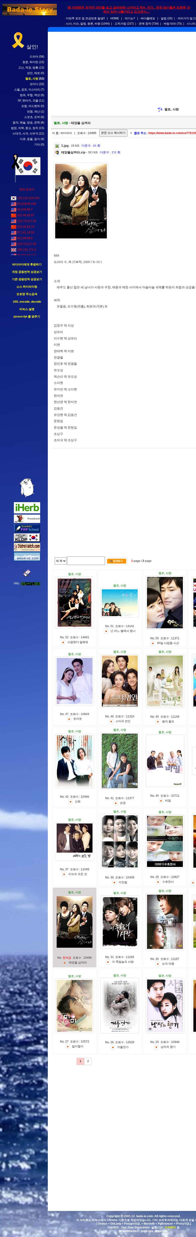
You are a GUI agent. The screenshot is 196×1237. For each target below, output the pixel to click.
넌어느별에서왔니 (123, 631)
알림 (164, 18)
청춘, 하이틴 (30, 62)
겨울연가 (123, 1047)
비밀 (168, 800)
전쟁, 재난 (33, 111)
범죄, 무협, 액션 (30, 95)
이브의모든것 (77, 874)
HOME (114, 18)
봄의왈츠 (168, 721)
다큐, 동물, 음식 (30, 139)
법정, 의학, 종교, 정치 (24, 128)
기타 (37, 144)
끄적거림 (120, 23)
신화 (78, 801)
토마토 (77, 719)
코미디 (34, 84)
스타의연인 (123, 721)
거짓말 (123, 882)
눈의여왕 (168, 964)
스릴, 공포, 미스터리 (27, 89)
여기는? (130, 18)
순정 (123, 803)
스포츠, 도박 (32, 117)
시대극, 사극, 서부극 (25, 133)
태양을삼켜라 (78, 962)
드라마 (34, 56)
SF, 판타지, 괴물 (28, 100)
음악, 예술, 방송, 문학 (26, 122)
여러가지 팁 (185, 18)
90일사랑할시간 (168, 643)
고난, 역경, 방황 (28, 67)
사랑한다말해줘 (77, 642)
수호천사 (168, 882)
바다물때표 (148, 18)
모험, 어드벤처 (30, 106)
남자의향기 (168, 1047)
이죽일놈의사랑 (123, 961)
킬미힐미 (77, 1046)
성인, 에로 (33, 73)
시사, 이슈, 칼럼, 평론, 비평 (83, 23)
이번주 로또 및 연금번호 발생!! (85, 18)
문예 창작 (145, 23)
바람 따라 (170, 23)
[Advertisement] (27, 398)
